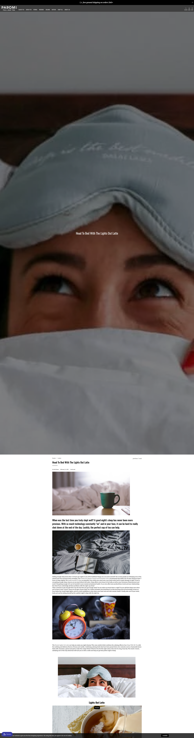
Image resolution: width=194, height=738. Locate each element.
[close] (192, 2)
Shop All (60, 10)
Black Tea (21, 10)
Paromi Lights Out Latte (62, 645)
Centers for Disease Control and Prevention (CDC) (95, 578)
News (59, 458)
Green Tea (29, 10)
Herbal (35, 10)
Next (140, 458)
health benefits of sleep (75, 580)
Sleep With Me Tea (132, 645)
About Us (67, 10)
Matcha (54, 10)
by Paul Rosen (55, 469)
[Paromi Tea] (9, 8)
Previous (135, 458)
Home (54, 458)
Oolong (48, 10)
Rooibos (41, 10)
